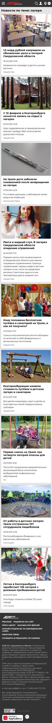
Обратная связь (10, 634)
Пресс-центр (8, 625)
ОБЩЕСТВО (8, 72)
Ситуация (8, 543)
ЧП (4, 480)
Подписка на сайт (24, 622)
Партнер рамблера (24, 711)
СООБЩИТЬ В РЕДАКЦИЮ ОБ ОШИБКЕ (21, 638)
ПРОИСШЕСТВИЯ (11, 201)
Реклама (6, 622)
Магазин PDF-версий (28, 625)
